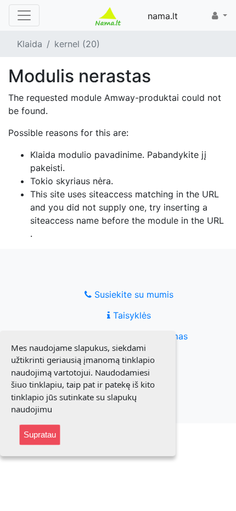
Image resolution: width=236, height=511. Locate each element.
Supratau (40, 434)
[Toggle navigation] (24, 15)
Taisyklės (130, 315)
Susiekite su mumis (132, 294)
